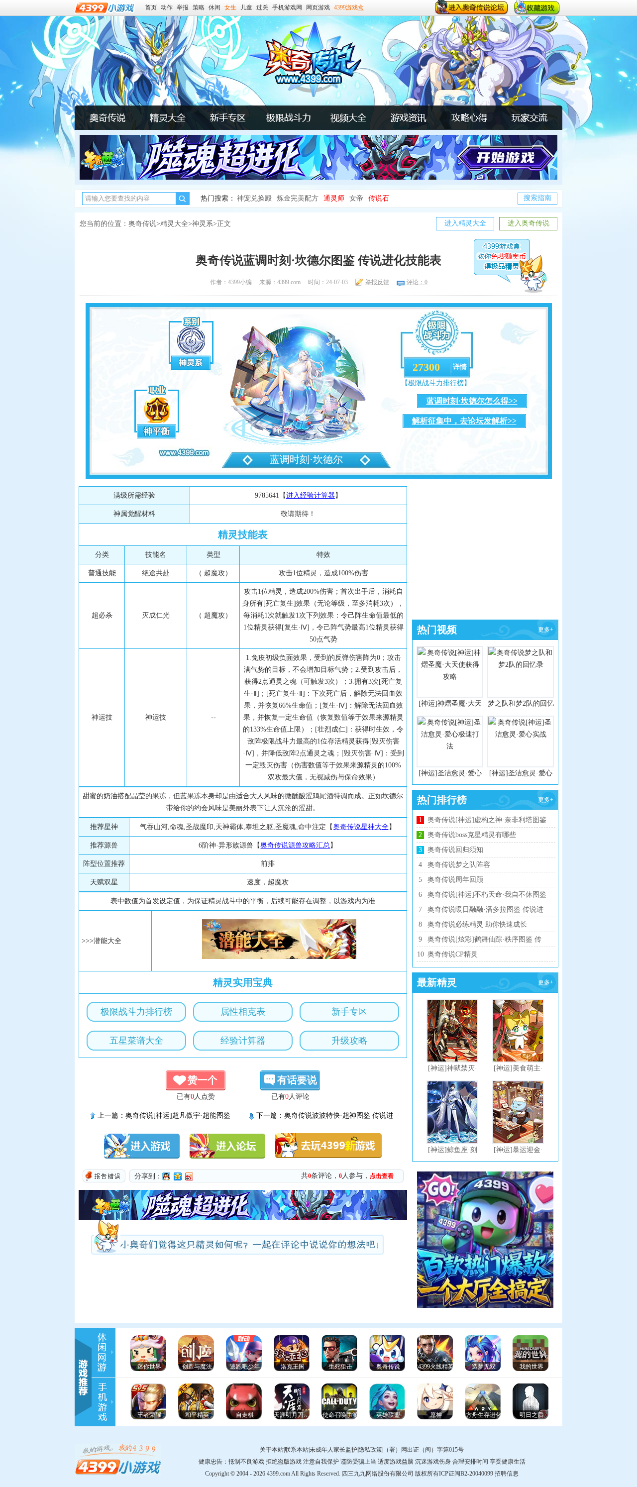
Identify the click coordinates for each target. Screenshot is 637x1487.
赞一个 (202, 1079)
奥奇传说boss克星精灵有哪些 (471, 835)
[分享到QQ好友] (166, 1176)
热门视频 (437, 629)
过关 (262, 7)
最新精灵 (437, 982)
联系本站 (297, 1449)
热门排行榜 (442, 799)
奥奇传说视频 (348, 117)
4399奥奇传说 (305, 60)
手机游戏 (105, 1402)
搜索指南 (537, 198)
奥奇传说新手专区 (228, 117)
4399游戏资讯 (105, 1352)
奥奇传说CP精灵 (452, 954)
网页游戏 (318, 7)
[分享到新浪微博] (189, 1176)
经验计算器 (242, 1041)
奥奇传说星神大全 (361, 827)
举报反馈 (377, 282)
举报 (183, 7)
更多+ (545, 629)
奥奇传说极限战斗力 (288, 117)
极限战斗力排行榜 (436, 383)
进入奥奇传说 (528, 223)
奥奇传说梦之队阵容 (458, 864)
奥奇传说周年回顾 (455, 879)
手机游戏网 (287, 7)
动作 (167, 7)
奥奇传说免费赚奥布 (510, 266)
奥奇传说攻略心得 (469, 117)
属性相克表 (242, 1012)
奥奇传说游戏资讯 (408, 117)
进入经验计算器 (310, 495)
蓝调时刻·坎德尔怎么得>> (472, 401)
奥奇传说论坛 (529, 117)
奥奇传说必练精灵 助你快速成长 (477, 924)
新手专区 (349, 1012)
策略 (199, 7)
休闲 (214, 7)
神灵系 (202, 223)
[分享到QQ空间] (178, 1176)
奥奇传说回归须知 (455, 849)
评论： (417, 282)
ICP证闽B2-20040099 (466, 1473)
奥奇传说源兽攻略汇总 (295, 845)
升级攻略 (349, 1041)
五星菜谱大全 (136, 1041)
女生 (230, 7)
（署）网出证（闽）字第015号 (423, 1449)
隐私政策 (370, 1449)
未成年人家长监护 (333, 1449)
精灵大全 (174, 223)
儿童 (246, 7)
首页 (151, 7)
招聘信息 (507, 1473)
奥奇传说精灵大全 (168, 117)
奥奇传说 (107, 117)
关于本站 (272, 1449)
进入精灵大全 (465, 223)
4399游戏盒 (349, 7)
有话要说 (297, 1079)
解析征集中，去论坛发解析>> (464, 421)
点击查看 (382, 1175)
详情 (460, 367)
